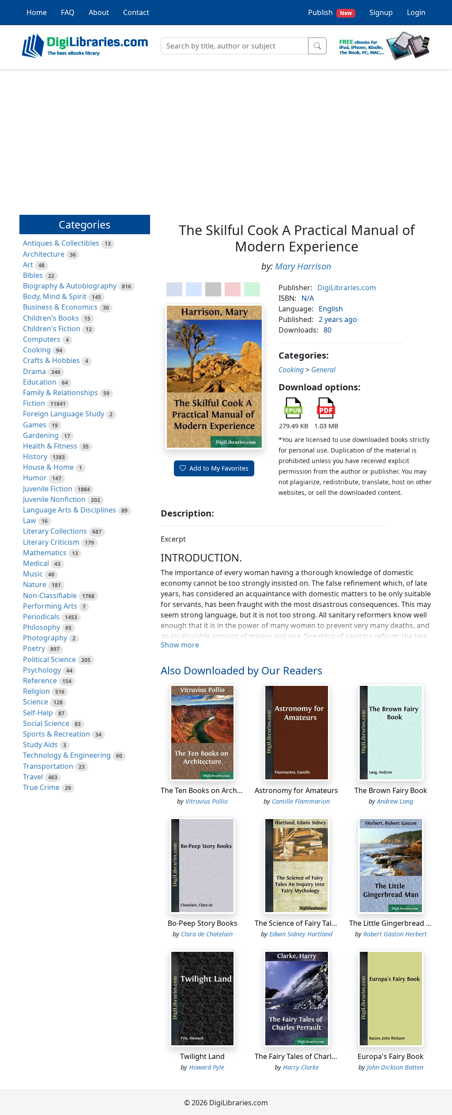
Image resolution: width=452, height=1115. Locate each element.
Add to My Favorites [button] (219, 468)
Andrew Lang (395, 801)
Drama (34, 371)
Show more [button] (180, 645)
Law (29, 520)
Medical (36, 563)
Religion (36, 691)
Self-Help (38, 713)
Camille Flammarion (301, 801)
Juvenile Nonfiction (54, 499)
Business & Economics (60, 307)
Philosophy (41, 627)
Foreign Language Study (63, 414)
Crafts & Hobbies (51, 360)
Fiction (34, 403)
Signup (381, 12)
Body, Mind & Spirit (55, 296)
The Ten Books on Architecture (212, 790)
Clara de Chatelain (207, 934)
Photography (45, 638)
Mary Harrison (303, 266)
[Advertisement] (226, 138)
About (99, 12)
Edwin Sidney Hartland (300, 934)
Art (28, 264)
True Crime (41, 787)
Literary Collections (55, 531)
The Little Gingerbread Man (395, 923)
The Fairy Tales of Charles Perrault (311, 1056)
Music (33, 574)
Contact (136, 12)
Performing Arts (50, 606)
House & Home (48, 467)
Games (34, 425)
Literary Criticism (51, 542)
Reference (40, 680)
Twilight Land (202, 1056)
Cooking (37, 350)
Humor (35, 478)
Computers (41, 339)
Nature (34, 584)
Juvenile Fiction (47, 489)
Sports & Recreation (56, 734)
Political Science (49, 659)
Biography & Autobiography (70, 286)
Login (416, 12)
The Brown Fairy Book (390, 790)
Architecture (43, 254)
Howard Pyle (206, 1067)
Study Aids (40, 744)
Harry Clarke (301, 1067)
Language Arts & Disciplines (69, 510)
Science (35, 702)
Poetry (34, 648)
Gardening (41, 435)
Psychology (42, 670)
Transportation (48, 766)
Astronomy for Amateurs (296, 790)
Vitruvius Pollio (206, 801)
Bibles (33, 275)
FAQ (68, 12)
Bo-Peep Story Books (202, 923)
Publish (330, 12)
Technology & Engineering (67, 755)
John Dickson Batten (395, 1067)
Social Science (46, 723)
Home (36, 12)
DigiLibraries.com (346, 287)
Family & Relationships (60, 392)
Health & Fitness (50, 446)
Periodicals (41, 616)
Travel (33, 777)
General (323, 369)
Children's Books (51, 318)
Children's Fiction (51, 328)
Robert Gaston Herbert (395, 934)
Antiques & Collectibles (61, 243)
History (35, 456)
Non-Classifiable (50, 595)
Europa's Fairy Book (391, 1056)
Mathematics (45, 553)
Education (39, 382)
